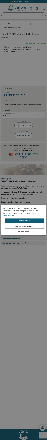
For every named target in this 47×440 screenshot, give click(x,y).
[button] (23, 231)
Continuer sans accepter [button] (24, 226)
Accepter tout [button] (24, 221)
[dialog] (23, 220)
